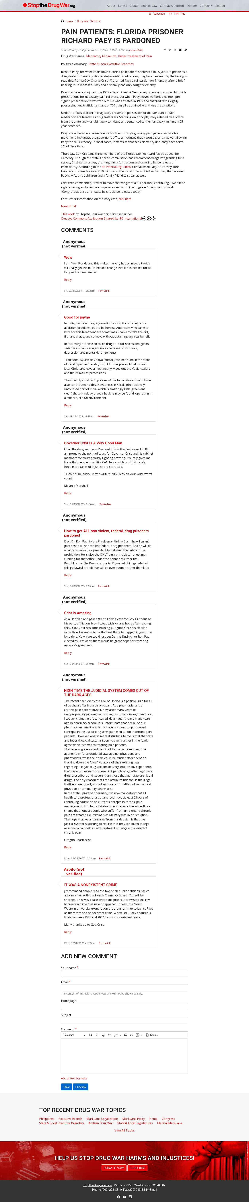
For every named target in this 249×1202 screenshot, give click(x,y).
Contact (205, 6)
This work (68, 214)
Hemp (153, 1119)
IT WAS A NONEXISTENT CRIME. (91, 885)
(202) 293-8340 (112, 1190)
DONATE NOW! (114, 1168)
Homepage (68, 1001)
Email (64, 982)
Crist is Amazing (78, 613)
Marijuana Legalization (102, 1119)
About (111, 6)
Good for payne (77, 317)
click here (125, 199)
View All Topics (124, 1130)
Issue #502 (135, 50)
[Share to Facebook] (165, 50)
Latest (122, 6)
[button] (185, 50)
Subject (66, 1015)
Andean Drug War (100, 1123)
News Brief (68, 206)
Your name (68, 968)
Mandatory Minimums (101, 56)
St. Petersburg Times (116, 167)
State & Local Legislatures (135, 1123)
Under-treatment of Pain (135, 56)
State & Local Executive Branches (111, 64)
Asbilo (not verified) (74, 871)
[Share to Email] (180, 50)
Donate (192, 6)
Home (69, 21)
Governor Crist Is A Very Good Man (93, 443)
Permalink (104, 290)
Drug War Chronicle (89, 21)
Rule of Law (149, 6)
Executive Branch (70, 1119)
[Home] (49, 5)
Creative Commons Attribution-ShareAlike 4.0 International (101, 218)
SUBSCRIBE (137, 1168)
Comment (67, 1029)
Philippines (46, 1119)
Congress (168, 1119)
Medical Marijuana (169, 1123)
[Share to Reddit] (175, 50)
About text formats (74, 1078)
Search (220, 6)
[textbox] (124, 1056)
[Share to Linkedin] (170, 50)
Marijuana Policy (133, 1119)
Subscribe (159, 13)
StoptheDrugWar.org (97, 1185)
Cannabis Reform (172, 6)
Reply (68, 280)
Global (134, 6)
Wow (68, 257)
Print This (179, 13)
